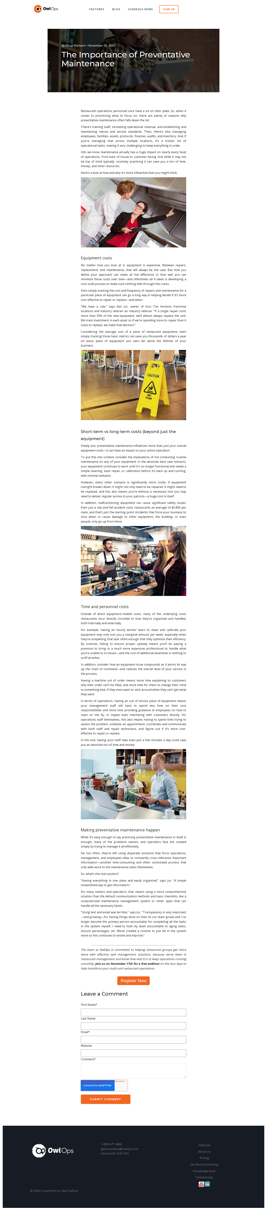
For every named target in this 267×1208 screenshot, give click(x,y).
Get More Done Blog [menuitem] (204, 1164)
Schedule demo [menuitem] (140, 9)
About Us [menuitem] (204, 1152)
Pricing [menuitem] (204, 1158)
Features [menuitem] (96, 9)
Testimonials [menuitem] (204, 1177)
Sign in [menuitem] (169, 9)
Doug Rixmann (75, 45)
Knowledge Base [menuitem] (204, 1171)
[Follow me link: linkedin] (207, 1186)
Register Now (133, 980)
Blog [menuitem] (116, 9)
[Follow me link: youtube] (201, 1186)
